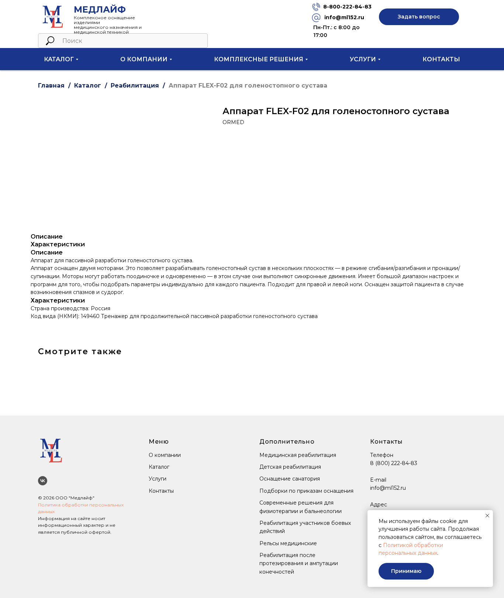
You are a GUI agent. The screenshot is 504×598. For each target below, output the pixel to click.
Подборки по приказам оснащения (306, 491)
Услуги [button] (363, 59)
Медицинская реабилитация (297, 455)
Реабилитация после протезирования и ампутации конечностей (298, 563)
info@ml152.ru (344, 17)
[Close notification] (487, 515)
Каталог (87, 85)
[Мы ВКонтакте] (42, 480)
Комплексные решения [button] (258, 59)
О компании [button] (144, 59)
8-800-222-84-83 (347, 6)
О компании (165, 455)
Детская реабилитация (290, 467)
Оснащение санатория (289, 478)
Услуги (157, 478)
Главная (51, 85)
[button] (419, 16)
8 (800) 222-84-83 (393, 463)
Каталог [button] (59, 59)
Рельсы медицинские (288, 543)
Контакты (441, 59)
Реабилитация (135, 85)
